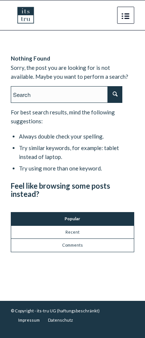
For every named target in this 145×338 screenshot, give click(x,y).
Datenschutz (60, 320)
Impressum (29, 320)
